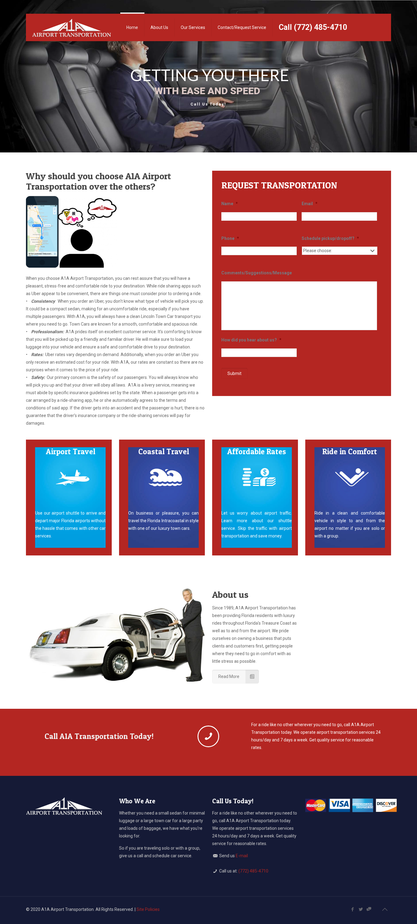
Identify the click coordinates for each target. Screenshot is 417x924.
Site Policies (148, 909)
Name (229, 203)
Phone (230, 238)
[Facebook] (352, 909)
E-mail (242, 855)
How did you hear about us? (251, 339)
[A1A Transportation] (71, 27)
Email (309, 203)
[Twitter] (360, 909)
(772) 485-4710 (253, 871)
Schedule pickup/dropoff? (330, 238)
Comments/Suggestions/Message (256, 272)
